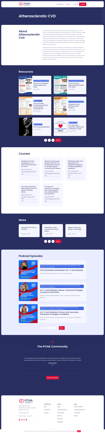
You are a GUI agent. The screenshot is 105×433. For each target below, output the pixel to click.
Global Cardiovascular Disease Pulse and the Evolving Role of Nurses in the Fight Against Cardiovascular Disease (52, 164)
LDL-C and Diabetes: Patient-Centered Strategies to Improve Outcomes (61, 291)
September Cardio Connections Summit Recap (51, 229)
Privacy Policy (77, 412)
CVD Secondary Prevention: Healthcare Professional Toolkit (76, 127)
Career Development (62, 409)
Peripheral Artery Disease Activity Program (74, 106)
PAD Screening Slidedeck (41, 127)
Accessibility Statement (79, 409)
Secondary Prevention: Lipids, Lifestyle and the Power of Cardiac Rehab (29, 189)
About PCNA (60, 418)
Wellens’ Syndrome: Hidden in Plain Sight (74, 228)
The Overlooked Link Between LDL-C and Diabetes (61, 270)
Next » (58, 140)
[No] (103, 431)
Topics (58, 406)
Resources (59, 415)
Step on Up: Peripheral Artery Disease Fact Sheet (40, 85)
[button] (75, 4)
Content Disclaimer (78, 406)
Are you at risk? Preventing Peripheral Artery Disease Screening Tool (40, 106)
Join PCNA (46, 412)
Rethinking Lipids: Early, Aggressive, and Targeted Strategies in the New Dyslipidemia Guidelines (75, 164)
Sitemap (76, 415)
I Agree (79, 431)
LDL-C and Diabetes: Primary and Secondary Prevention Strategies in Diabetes (59, 313)
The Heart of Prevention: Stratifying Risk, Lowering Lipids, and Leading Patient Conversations (52, 190)
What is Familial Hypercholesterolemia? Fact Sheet (76, 85)
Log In (69, 4)
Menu (83, 4)
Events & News (60, 412)
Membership (60, 422)
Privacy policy (73, 431)
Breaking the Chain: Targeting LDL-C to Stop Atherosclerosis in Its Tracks (29, 163)
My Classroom (60, 4)
